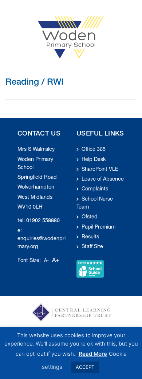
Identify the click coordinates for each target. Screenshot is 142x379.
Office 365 (94, 149)
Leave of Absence (103, 179)
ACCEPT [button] (85, 367)
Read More (93, 353)
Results (90, 237)
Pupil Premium (98, 227)
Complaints (95, 189)
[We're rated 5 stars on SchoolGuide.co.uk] (90, 269)
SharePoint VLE (100, 169)
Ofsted (90, 217)
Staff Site (92, 247)
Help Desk (94, 159)
